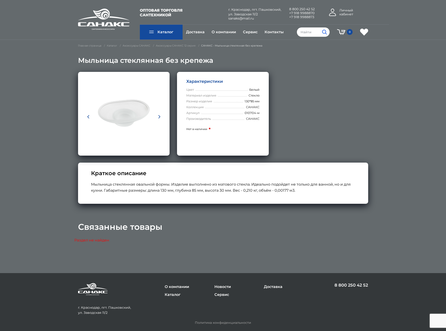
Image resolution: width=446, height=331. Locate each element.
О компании (224, 32)
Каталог (165, 32)
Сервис (250, 32)
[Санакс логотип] (103, 19)
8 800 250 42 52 (302, 9)
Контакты (274, 32)
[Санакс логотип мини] (93, 289)
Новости (222, 286)
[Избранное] (364, 32)
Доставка (195, 32)
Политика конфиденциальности (223, 323)
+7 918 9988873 (301, 17)
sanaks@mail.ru (241, 18)
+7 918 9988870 (302, 13)
